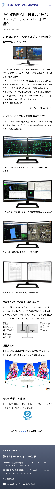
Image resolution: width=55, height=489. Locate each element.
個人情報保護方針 (9, 479)
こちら (24, 431)
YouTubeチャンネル (13, 484)
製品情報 (7, 29)
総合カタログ (30, 484)
